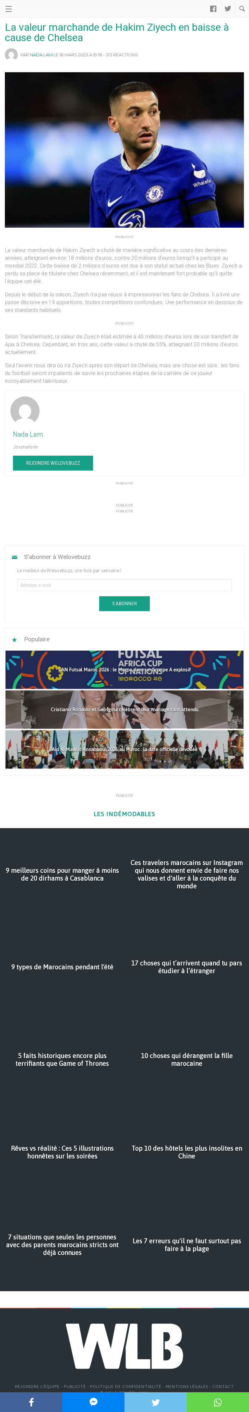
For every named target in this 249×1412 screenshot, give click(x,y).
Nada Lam (41, 54)
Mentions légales (187, 1386)
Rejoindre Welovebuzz (53, 463)
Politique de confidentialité (125, 1386)
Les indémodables (124, 814)
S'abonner (124, 603)
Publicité (75, 1386)
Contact (223, 1386)
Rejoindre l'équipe (37, 1386)
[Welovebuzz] (29, 9)
